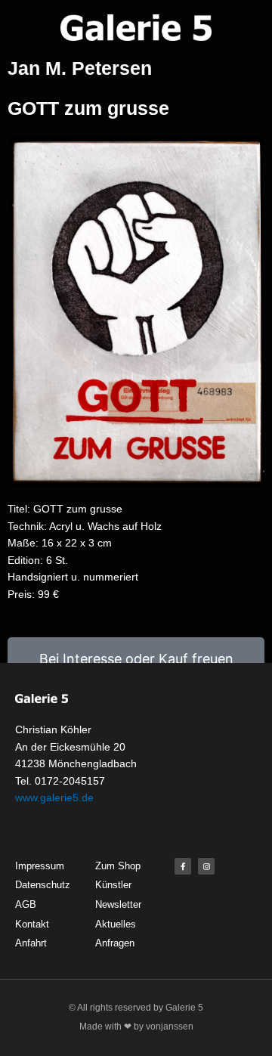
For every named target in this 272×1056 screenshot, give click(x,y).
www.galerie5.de (54, 797)
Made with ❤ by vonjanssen (136, 1026)
